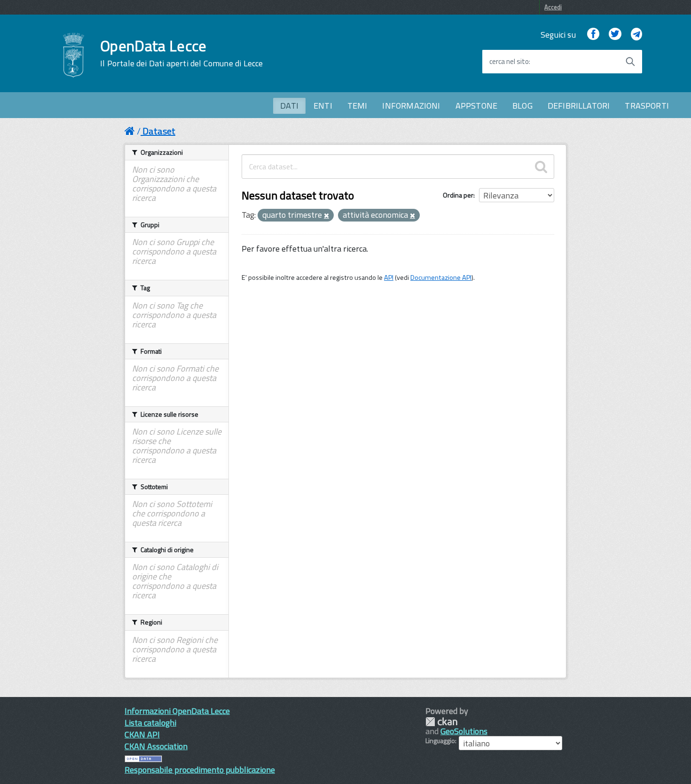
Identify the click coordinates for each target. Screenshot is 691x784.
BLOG (522, 105)
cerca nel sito (509, 61)
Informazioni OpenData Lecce (177, 711)
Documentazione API (440, 277)
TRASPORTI (647, 105)
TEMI (357, 105)
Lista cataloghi (150, 722)
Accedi (553, 7)
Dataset (158, 131)
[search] (541, 166)
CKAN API (142, 734)
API (388, 277)
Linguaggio (440, 740)
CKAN (441, 722)
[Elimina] (326, 216)
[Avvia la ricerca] (630, 61)
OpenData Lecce (181, 53)
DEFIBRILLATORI (579, 105)
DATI (289, 105)
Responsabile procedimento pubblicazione (200, 769)
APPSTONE (476, 105)
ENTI (323, 105)
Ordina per (458, 195)
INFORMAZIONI (411, 105)
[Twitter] (615, 34)
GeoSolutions (463, 731)
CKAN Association (156, 746)
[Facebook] (593, 34)
